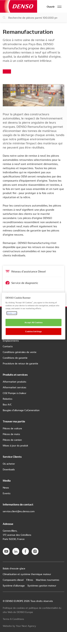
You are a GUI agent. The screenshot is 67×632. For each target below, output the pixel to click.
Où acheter (9, 463)
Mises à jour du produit (15, 445)
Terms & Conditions (13, 619)
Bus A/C (7, 404)
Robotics (7, 398)
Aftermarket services (14, 387)
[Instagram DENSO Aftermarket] (35, 551)
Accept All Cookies (33, 322)
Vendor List (12, 313)
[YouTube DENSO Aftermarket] (6, 551)
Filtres (29, 579)
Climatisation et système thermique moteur (27, 574)
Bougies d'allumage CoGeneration (21, 410)
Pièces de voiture (12, 428)
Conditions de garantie (15, 357)
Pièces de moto (11, 434)
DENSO (18, 6)
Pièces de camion (12, 439)
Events (6, 493)
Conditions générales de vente (19, 352)
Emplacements (11, 340)
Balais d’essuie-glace (14, 568)
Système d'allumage (14, 585)
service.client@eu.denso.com (19, 511)
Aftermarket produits (14, 381)
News (6, 487)
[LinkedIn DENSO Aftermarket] (15, 551)
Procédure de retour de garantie (20, 363)
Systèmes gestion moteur (41, 585)
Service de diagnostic (24, 283)
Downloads (9, 469)
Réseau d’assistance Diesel (28, 271)
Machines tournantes (47, 579)
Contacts (8, 346)
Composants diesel (13, 579)
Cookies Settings (33, 331)
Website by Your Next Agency (19, 625)
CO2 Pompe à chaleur (14, 393)
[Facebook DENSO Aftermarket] (25, 551)
